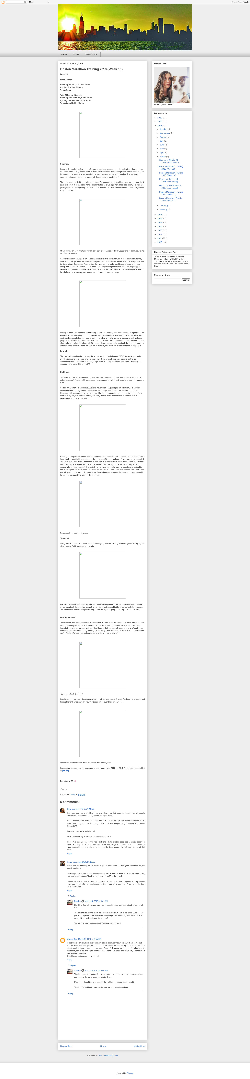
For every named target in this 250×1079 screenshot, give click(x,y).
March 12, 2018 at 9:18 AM (84, 862)
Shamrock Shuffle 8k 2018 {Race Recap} (169, 161)
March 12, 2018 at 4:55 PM (89, 939)
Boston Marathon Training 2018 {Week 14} (171, 174)
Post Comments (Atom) (108, 1056)
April (162, 153)
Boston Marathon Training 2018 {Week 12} (171, 199)
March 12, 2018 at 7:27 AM (83, 809)
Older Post (139, 1046)
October (164, 129)
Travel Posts (91, 54)
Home (64, 54)
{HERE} (65, 771)
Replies (73, 896)
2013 (160, 230)
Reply (69, 853)
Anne (69, 862)
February (164, 205)
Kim (69, 809)
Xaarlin (77, 901)
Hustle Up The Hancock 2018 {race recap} (170, 186)
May (162, 148)
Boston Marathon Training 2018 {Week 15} (171, 167)
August (163, 137)
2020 (160, 118)
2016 (160, 218)
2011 (159, 238)
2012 (160, 234)
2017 (160, 214)
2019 (160, 121)
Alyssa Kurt (72, 939)
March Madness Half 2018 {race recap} (168, 180)
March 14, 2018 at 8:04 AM (96, 970)
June (162, 145)
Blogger (130, 1073)
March (163, 156)
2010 (160, 242)
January (164, 209)
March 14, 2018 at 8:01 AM (96, 901)
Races (76, 54)
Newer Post (66, 1046)
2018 (160, 125)
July (162, 141)
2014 (160, 226)
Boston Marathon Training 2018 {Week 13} (171, 193)
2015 (160, 222)
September (165, 133)
